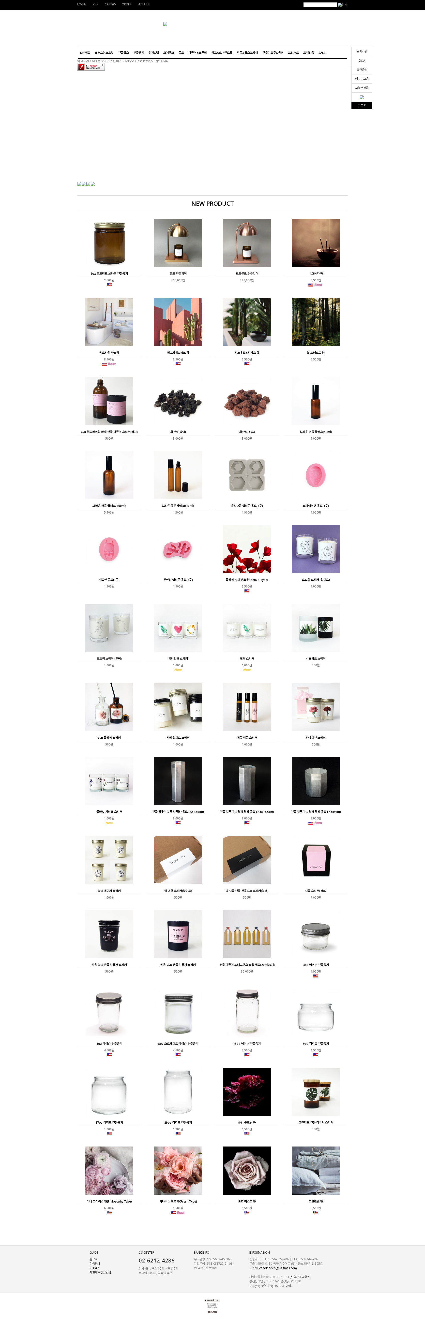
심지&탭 (154, 53)
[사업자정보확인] (300, 1277)
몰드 (181, 53)
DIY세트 (85, 53)
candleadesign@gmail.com (278, 1268)
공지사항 (362, 51)
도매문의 (362, 70)
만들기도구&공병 (273, 53)
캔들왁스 (123, 53)
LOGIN (81, 4)
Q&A (362, 60)
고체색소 (168, 53)
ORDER (126, 4)
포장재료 (293, 53)
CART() (110, 4)
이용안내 (95, 1264)
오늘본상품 (362, 88)
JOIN (95, 4)
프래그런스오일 (104, 53)
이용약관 (95, 1268)
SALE (322, 53)
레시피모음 (362, 79)
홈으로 (94, 1259)
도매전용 (308, 53)
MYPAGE (143, 4)
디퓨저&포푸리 (197, 53)
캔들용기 (138, 53)
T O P (362, 105)
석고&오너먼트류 (221, 53)
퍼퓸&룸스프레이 (247, 53)
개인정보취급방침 (100, 1272)
